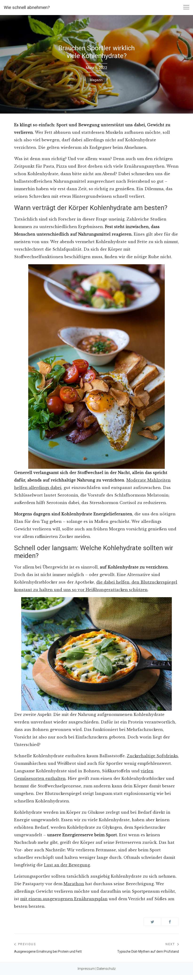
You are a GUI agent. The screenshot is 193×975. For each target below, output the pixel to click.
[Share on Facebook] (170, 922)
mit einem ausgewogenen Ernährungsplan (64, 898)
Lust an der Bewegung (67, 865)
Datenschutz (106, 969)
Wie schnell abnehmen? (27, 7)
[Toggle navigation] (186, 7)
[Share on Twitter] (152, 922)
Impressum (86, 969)
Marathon (74, 883)
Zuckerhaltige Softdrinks (152, 756)
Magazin (96, 80)
